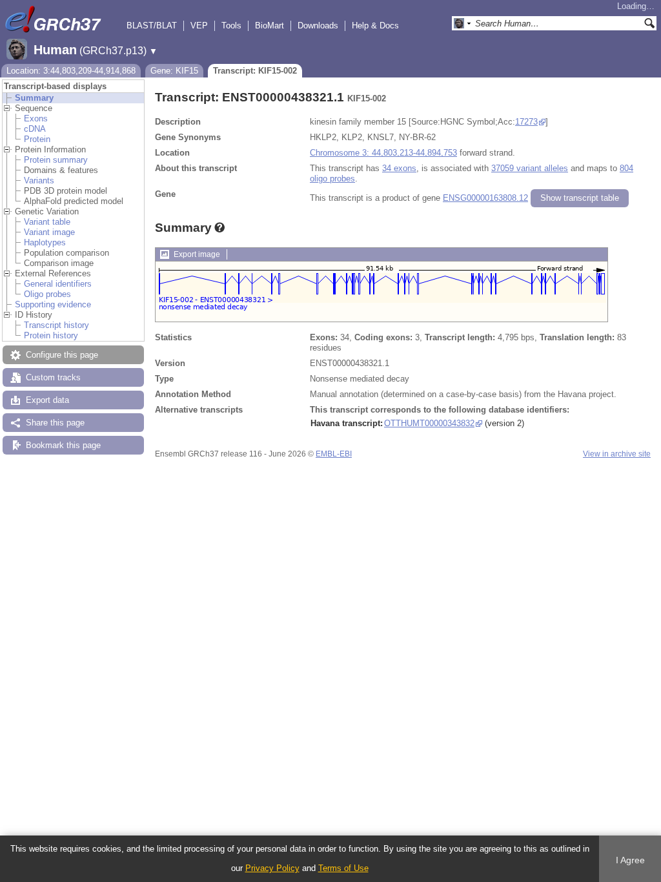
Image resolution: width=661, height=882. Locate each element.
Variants (39, 180)
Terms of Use (343, 868)
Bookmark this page (63, 445)
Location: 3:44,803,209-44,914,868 (71, 71)
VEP (199, 25)
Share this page (55, 422)
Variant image (49, 232)
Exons (36, 118)
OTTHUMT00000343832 (429, 423)
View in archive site (617, 454)
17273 (526, 122)
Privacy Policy (272, 868)
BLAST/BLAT (152, 25)
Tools (231, 25)
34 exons (399, 168)
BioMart (269, 25)
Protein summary (56, 160)
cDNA (35, 129)
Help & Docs (375, 25)
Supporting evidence (53, 304)
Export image (197, 254)
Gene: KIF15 (174, 71)
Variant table (47, 222)
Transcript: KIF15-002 (255, 71)
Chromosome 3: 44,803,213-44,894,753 (383, 153)
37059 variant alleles (529, 168)
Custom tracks (53, 377)
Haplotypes (45, 242)
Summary (34, 98)
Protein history (51, 335)
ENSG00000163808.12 (485, 198)
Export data (47, 400)
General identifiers (58, 284)
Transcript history (56, 325)
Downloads (318, 25)
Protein (37, 139)
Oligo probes (47, 294)
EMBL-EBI (334, 454)
